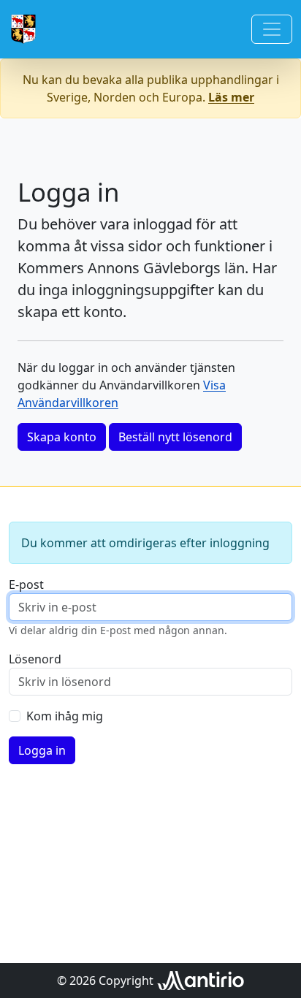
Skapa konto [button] (61, 437)
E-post (26, 584)
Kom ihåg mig (64, 716)
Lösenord (35, 659)
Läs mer (231, 97)
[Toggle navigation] (271, 29)
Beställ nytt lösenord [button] (175, 437)
